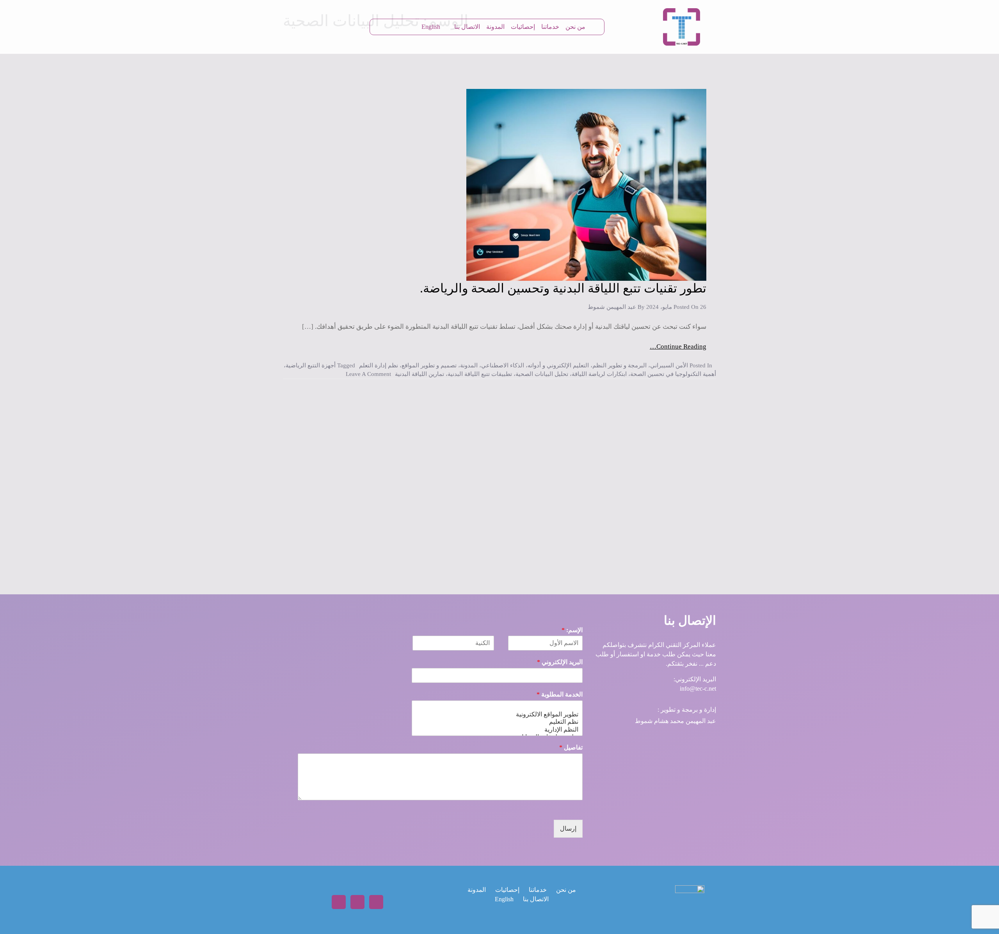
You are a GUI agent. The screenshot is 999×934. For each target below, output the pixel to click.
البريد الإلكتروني (560, 662)
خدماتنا (550, 26)
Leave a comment (368, 374)
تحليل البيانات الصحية (541, 374)
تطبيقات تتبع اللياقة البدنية (480, 374)
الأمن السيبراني (669, 365)
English (430, 26)
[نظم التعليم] (497, 721)
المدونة (495, 26)
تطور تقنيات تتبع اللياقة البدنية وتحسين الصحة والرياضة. (563, 288)
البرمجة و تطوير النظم (619, 365)
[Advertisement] (499, 473)
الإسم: (572, 630)
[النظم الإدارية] (497, 729)
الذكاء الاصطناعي (502, 365)
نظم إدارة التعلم (378, 365)
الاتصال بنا (467, 26)
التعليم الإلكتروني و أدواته (558, 365)
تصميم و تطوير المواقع (429, 365)
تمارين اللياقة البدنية (419, 374)
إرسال (568, 828)
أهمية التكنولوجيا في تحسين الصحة (673, 374)
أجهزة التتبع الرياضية (311, 365)
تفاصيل (571, 747)
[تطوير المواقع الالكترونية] (497, 714)
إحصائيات (523, 26)
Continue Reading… (678, 346)
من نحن (575, 26)
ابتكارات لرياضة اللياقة (599, 374)
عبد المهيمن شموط (612, 307)
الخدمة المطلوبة (560, 694)
